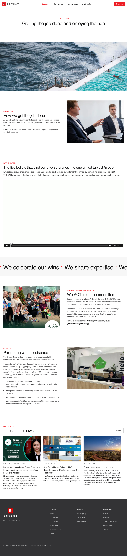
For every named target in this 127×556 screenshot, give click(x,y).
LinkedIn (106, 517)
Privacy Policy (108, 525)
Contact (106, 513)
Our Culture (54, 521)
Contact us (119, 4)
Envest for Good (55, 529)
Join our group (73, 4)
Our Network (81, 517)
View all (119, 431)
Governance (54, 525)
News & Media (86, 4)
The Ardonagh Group (14, 520)
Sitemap (106, 529)
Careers (52, 533)
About (52, 513)
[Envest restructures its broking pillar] (102, 452)
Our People (54, 517)
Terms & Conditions (109, 521)
